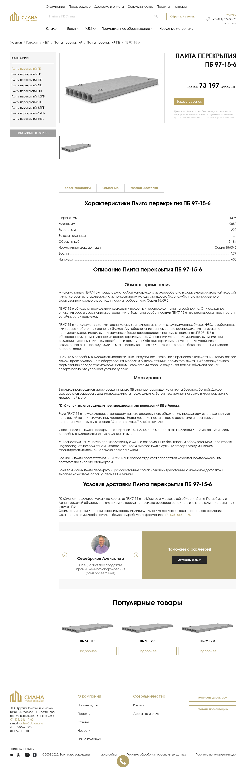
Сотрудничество (140, 6)
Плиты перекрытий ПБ (26, 69)
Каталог (52, 28)
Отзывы (83, 722)
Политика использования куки (216, 754)
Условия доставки (144, 188)
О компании (55, 6)
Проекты (163, 6)
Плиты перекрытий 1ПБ (27, 80)
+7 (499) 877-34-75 (224, 19)
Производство (80, 6)
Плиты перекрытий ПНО (27, 91)
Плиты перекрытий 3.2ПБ (28, 113)
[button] (231, 14)
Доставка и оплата (109, 6)
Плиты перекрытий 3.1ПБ (28, 107)
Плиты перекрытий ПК (26, 74)
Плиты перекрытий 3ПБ (27, 85)
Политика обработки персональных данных (156, 754)
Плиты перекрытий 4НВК (28, 119)
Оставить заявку (189, 559)
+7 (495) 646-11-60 (177, 514)
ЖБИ (89, 28)
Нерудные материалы (177, 28)
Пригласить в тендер (33, 132)
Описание (110, 188)
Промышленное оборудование (126, 28)
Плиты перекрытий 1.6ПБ (28, 96)
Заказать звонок (189, 101)
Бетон (71, 28)
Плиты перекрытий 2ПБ (27, 102)
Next (166, 147)
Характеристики (78, 188)
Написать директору (212, 697)
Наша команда (89, 739)
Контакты (180, 6)
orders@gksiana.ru (31, 723)
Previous (57, 147)
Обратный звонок (182, 16)
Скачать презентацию (213, 709)
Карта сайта (108, 754)
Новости (84, 730)
